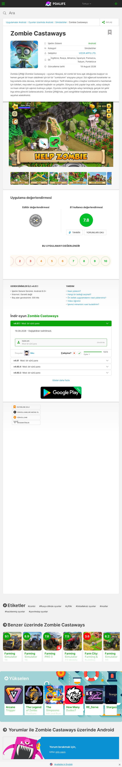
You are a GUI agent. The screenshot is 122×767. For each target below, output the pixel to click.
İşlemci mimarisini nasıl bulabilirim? (83, 304)
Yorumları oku (95, 232)
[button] (116, 104)
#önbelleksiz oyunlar (86, 606)
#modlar (104, 606)
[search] (55, 13)
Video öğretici (74, 301)
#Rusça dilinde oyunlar (50, 606)
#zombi (31, 606)
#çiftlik (68, 606)
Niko (32, 353)
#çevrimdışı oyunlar (38, 611)
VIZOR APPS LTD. (87, 53)
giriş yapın (60, 752)
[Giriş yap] (116, 4)
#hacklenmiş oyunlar (15, 611)
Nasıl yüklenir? (74, 291)
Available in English (63, 764)
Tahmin (76, 232)
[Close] (119, 764)
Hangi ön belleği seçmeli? (79, 294)
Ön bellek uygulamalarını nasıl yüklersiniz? (87, 297)
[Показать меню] (3, 3)
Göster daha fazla (61, 380)
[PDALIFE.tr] (56, 3)
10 (105, 261)
